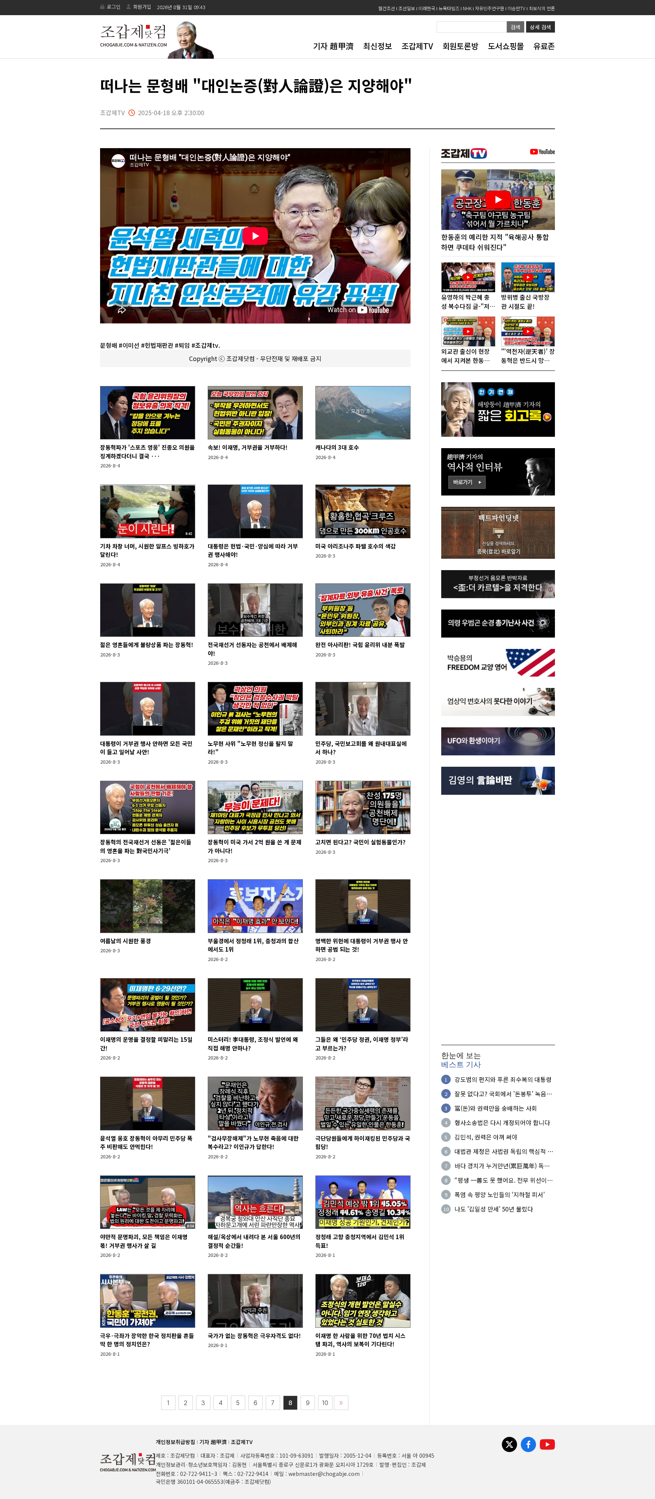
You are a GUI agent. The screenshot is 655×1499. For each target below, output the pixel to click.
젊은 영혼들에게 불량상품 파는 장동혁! (146, 645)
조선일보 (406, 8)
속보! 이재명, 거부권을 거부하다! (248, 447)
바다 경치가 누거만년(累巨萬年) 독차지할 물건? (502, 1165)
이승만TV (516, 8)
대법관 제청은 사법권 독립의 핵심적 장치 (503, 1151)
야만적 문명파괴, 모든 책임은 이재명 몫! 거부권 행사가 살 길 (144, 1241)
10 (325, 1403)
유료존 (544, 46)
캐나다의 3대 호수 (337, 447)
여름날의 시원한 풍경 (125, 941)
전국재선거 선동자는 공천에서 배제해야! (252, 649)
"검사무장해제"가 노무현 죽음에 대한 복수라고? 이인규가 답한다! (253, 1142)
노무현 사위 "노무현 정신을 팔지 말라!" (250, 747)
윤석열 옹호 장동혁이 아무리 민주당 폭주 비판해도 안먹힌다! (146, 1142)
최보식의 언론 (542, 8)
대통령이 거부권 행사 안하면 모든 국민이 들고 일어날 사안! (146, 747)
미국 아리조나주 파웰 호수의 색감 (355, 546)
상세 (540, 27)
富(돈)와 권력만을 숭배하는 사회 (495, 1108)
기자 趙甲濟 (333, 46)
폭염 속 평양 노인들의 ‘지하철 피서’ (499, 1194)
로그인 (114, 6)
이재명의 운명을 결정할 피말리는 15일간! (146, 1043)
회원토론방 (460, 46)
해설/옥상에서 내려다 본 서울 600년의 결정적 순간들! (254, 1241)
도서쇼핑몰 (506, 46)
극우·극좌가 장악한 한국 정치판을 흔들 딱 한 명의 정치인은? (147, 1340)
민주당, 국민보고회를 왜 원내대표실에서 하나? (361, 747)
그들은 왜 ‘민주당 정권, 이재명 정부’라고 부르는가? (361, 1043)
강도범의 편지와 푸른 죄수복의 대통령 (503, 1079)
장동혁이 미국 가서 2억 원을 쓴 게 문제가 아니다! (254, 846)
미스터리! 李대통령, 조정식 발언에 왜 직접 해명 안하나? (253, 1043)
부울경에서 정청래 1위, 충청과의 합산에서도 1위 (253, 945)
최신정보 (377, 46)
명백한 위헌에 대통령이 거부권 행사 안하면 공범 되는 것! (361, 945)
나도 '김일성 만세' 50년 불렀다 (493, 1208)
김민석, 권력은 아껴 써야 (485, 1136)
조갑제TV (417, 46)
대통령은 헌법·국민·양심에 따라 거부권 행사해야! (253, 550)
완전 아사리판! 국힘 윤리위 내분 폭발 (360, 645)
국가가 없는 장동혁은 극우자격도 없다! (254, 1336)
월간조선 (386, 8)
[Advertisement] (498, 919)
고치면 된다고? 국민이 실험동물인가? (360, 842)
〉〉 (341, 1403)
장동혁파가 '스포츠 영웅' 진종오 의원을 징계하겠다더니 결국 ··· (147, 451)
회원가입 (142, 6)
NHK (467, 8)
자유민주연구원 (489, 8)
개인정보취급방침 (175, 1442)
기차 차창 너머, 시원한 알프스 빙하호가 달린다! (147, 550)
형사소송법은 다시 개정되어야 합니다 (502, 1122)
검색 (515, 27)
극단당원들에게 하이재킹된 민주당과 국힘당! (362, 1142)
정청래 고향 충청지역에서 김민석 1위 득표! (359, 1241)
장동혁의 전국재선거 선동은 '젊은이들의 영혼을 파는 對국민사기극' (145, 846)
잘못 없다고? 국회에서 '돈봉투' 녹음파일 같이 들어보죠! (503, 1093)
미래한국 (426, 8)
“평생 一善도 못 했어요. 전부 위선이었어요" (503, 1180)
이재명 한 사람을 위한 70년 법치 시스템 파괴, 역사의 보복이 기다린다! (360, 1340)
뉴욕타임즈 (449, 8)
